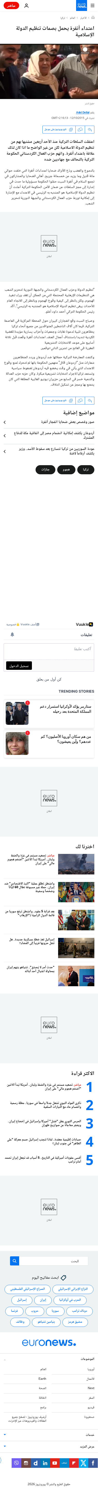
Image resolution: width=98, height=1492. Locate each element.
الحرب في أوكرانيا (70, 1300)
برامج (43, 1407)
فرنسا (14, 1311)
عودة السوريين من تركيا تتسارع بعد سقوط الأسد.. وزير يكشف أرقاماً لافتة (56, 451)
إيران (43, 1300)
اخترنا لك (84, 847)
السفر (91, 1398)
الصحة (42, 1388)
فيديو (91, 1407)
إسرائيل (22, 1300)
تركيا (62, 18)
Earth (42, 1379)
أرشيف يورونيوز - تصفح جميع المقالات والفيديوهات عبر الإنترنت (27, 1419)
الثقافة (42, 1398)
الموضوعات (87, 1359)
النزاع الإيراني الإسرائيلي (73, 1289)
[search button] (14, 1260)
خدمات (90, 1435)
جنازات (45, 469)
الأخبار (83, 18)
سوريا (55, 1311)
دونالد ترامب (79, 1311)
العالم (72, 18)
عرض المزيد (87, 1447)
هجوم (66, 469)
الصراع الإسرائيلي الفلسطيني (27, 1289)
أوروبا (91, 1369)
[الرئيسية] (93, 18)
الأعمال (90, 1379)
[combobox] (49, 1260)
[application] (49, 71)
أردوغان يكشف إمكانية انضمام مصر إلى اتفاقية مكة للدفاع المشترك (54, 435)
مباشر (11, 5)
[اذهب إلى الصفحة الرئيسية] (81, 5)
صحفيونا (89, 1417)
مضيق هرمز (75, 1322)
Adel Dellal (82, 112)
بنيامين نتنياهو (46, 1322)
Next (91, 1388)
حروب (35, 1311)
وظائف (20, 1322)
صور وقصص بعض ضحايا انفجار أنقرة (67, 422)
